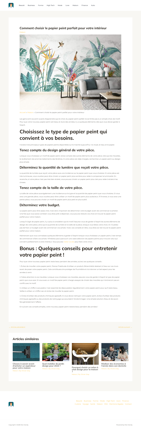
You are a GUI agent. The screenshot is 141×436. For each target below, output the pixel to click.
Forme (95, 401)
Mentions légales (116, 404)
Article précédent (17, 327)
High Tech (110, 401)
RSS (106, 404)
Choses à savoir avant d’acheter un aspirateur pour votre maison (24, 365)
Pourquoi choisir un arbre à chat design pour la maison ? (85, 369)
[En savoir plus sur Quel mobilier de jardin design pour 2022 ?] (55, 352)
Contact (128, 404)
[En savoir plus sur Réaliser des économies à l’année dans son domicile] (114, 352)
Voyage (86, 404)
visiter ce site (69, 242)
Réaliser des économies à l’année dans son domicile (113, 364)
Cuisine (78, 404)
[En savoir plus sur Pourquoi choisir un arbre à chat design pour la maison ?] (85, 354)
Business (87, 401)
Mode (102, 401)
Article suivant (125, 327)
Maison (22, 32)
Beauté (79, 401)
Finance (125, 401)
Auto (118, 401)
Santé (92, 404)
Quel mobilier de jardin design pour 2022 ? (53, 364)
